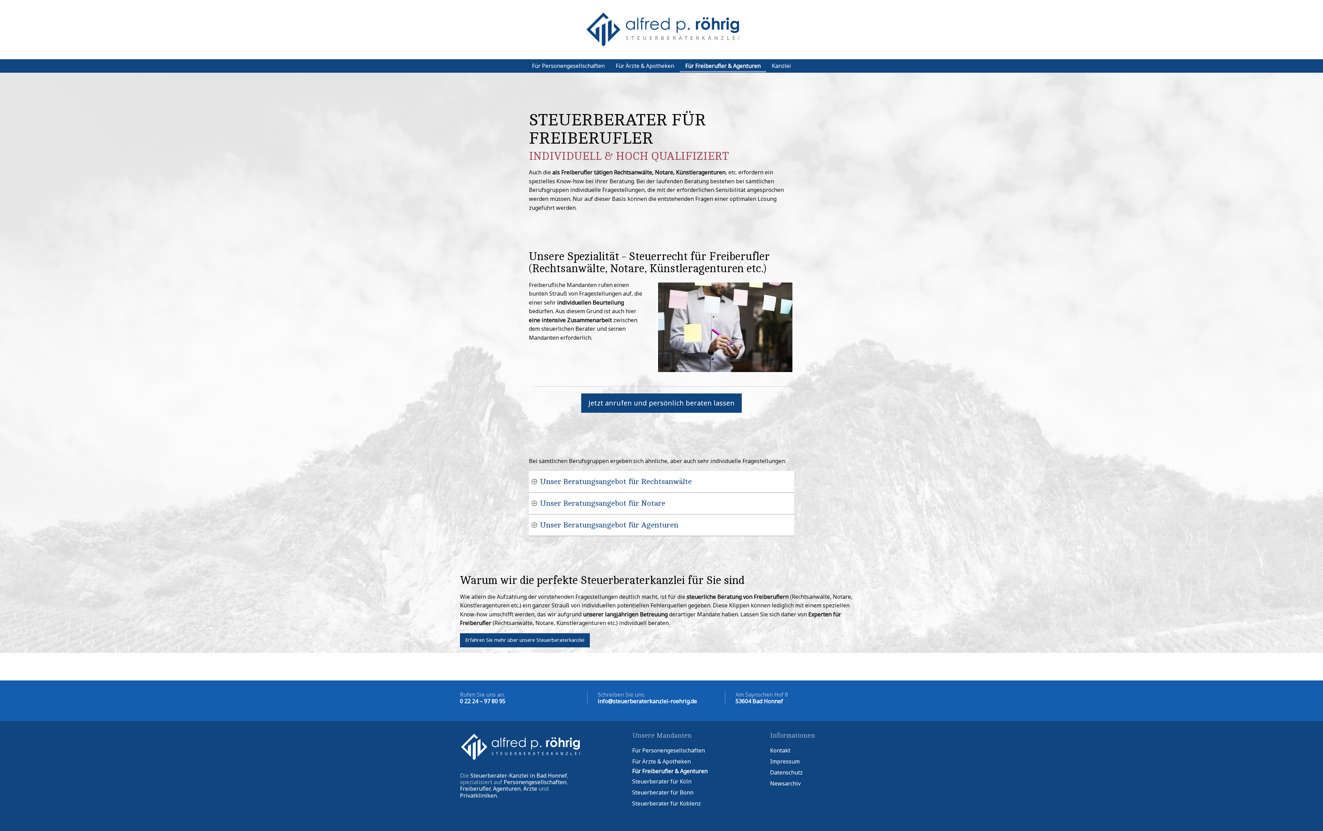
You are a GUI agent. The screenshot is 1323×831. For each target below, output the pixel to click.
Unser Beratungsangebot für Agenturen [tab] (609, 525)
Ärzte (530, 788)
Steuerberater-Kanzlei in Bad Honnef (518, 775)
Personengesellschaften (535, 782)
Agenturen (507, 788)
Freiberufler (475, 788)
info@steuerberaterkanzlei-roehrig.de (647, 701)
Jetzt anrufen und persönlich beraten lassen (661, 403)
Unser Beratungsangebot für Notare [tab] (602, 503)
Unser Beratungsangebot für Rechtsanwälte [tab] (616, 482)
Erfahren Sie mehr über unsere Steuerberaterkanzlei (524, 640)
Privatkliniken (478, 795)
